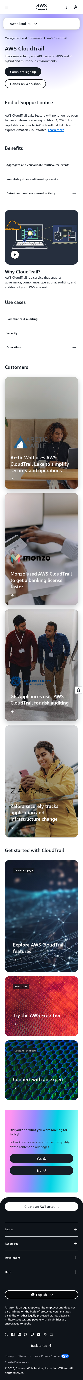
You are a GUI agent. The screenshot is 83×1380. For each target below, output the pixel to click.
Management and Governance (23, 38)
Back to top (39, 1346)
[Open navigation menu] (6, 7)
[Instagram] (25, 1335)
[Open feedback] (78, 690)
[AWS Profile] (76, 7)
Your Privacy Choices (47, 1356)
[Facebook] (13, 1335)
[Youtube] (38, 1335)
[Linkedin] (19, 1335)
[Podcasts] (45, 1335)
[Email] (51, 1335)
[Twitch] (32, 1335)
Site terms (24, 1356)
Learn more (56, 130)
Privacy (9, 1356)
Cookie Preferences (17, 1362)
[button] (23, 23)
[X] (6, 1335)
